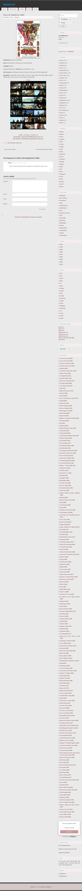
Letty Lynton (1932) (64, 403)
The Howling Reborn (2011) (66, 532)
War (61, 117)
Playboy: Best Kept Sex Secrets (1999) (69, 720)
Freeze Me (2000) (64, 549)
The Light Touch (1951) (65, 483)
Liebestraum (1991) (64, 539)
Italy (20, 143)
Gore (61, 210)
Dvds (61, 215)
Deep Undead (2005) (64, 413)
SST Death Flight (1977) (65, 633)
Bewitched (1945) (64, 628)
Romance (62, 105)
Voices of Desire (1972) (65, 775)
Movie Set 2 (61, 328)
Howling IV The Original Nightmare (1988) (69, 743)
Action (61, 60)
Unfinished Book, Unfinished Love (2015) (69, 660)
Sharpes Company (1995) (66, 438)
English (17, 143)
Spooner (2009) (63, 559)
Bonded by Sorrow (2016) (66, 730)
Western (62, 120)
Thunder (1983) (63, 621)
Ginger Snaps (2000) (65, 675)
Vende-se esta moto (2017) (66, 809)
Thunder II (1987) (64, 623)
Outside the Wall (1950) (65, 816)
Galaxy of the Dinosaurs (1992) (67, 757)
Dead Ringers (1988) (64, 480)
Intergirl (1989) (63, 400)
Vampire (62, 233)
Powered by (65, 836)
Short (61, 112)
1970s (61, 254)
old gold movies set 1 (63, 336)
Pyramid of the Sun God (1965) (67, 366)
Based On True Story (65, 213)
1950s (61, 259)
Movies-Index (13, 9)
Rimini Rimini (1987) (64, 760)
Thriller (61, 115)
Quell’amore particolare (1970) (67, 799)
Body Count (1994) (64, 653)
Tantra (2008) (63, 502)
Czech (61, 176)
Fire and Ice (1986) (64, 718)
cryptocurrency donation (64, 852)
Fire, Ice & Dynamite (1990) (66, 713)
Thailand (62, 288)
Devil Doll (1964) (64, 393)
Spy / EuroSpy (63, 198)
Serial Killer (62, 220)
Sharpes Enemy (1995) (65, 373)
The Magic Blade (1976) (65, 375)
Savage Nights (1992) (65, 794)
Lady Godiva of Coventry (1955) (67, 700)
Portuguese (62, 174)
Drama (61, 85)
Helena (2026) (63, 507)
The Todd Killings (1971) (65, 777)
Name (5, 194)
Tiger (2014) (63, 388)
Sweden (62, 290)
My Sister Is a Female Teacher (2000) (69, 576)
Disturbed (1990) (64, 475)
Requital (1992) (63, 566)
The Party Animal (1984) (65, 561)
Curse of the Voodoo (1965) (66, 361)
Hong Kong (62, 298)
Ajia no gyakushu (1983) (65, 655)
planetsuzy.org (63, 876)
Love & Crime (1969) (65, 519)
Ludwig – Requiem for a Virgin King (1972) (69, 527)
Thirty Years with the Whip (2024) (67, 650)
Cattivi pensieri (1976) (65, 703)
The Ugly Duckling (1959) (66, 383)
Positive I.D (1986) (64, 591)
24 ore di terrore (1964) (65, 569)
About (35, 9)
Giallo (61, 203)
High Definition (63, 208)
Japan (61, 285)
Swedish (62, 146)
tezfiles (60, 39)
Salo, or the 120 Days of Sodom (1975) (69, 398)
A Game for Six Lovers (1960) (67, 594)
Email (5, 199)
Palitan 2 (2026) (63, 584)
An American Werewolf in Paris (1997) (69, 745)
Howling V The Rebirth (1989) (67, 673)
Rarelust (9, 4)
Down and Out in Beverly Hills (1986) (68, 789)
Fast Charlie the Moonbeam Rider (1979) (69, 435)
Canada (62, 300)
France (61, 278)
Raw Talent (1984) (64, 648)
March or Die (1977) (64, 688)
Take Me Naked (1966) (65, 448)
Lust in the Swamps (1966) (66, 668)
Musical (62, 225)
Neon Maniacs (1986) (65, 603)
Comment (5, 182)
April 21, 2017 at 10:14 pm (19, 163)
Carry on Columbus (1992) (66, 408)
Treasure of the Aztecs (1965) (67, 363)
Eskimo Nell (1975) (64, 762)
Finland (61, 315)
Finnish (61, 156)
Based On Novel (64, 205)
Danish (61, 151)
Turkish (61, 184)
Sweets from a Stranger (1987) (67, 458)
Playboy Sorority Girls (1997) (66, 574)
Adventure (16, 17)
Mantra (43, 887)
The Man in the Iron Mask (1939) (67, 510)
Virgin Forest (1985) (64, 490)
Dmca (29, 9)
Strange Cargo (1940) (65, 665)
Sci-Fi (61, 107)
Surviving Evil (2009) (65, 571)
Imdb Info (27, 69)
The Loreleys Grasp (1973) (66, 385)
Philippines (62, 305)
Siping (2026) (63, 663)
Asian (61, 68)
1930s (61, 264)
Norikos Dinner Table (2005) (66, 787)
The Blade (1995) (64, 534)
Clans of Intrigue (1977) (65, 443)
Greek (61, 149)
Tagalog (62, 164)
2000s (61, 247)
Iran (61, 310)
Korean (61, 186)
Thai (61, 169)
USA (61, 273)
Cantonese (62, 159)
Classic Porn (63, 75)
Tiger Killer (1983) (64, 784)
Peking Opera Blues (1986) (66, 680)
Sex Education (63, 110)
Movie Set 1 (61, 327)
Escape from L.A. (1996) (65, 473)
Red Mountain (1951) (65, 683)
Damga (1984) (63, 698)
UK (60, 283)
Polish (61, 179)
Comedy (62, 78)
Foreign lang (63, 90)
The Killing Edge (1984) (65, 792)
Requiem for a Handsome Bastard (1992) (69, 418)
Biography (12, 143)
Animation (62, 65)
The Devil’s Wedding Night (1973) (67, 611)
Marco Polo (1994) (64, 581)
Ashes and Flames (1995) (66, 608)
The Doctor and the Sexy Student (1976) (69, 780)
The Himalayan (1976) (65, 440)
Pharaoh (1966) (63, 395)
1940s (61, 262)
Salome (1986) (63, 606)
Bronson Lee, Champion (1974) (67, 380)
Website (5, 204)
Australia (62, 295)
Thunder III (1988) (64, 616)
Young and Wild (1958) (65, 433)
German (62, 144)
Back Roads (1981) (64, 772)
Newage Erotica (63, 100)
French (61, 136)
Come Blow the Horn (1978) (66, 723)
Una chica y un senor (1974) (66, 710)
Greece (61, 303)
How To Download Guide (64, 845)
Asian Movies (62, 339)
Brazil (61, 293)
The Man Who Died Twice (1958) (67, 738)
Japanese (62, 139)
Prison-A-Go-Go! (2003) (9, 149)
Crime (61, 80)
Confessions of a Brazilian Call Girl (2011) (69, 554)
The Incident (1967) (64, 767)
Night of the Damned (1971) (66, 690)
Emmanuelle (63, 218)
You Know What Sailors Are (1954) (44, 149)
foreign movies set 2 (63, 334)
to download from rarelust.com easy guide (31, 217)
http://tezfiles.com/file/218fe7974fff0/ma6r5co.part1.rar (28, 137)
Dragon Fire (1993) (64, 415)
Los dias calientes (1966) (66, 693)
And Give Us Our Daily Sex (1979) (68, 733)
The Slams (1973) (64, 470)
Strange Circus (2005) (65, 468)
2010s (61, 244)
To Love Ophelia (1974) (65, 643)
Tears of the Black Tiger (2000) (67, 802)
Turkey (61, 313)
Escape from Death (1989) (66, 750)
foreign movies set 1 (63, 332)
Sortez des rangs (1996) (65, 522)
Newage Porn (63, 102)
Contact (22, 9)
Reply (51, 169)
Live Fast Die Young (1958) (66, 358)
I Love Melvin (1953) (64, 770)
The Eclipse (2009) (64, 420)
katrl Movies (63, 873)
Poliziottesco (63, 200)
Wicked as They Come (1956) (67, 740)
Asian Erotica (63, 70)
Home (4, 9)
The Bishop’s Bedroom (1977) (67, 542)
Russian (62, 181)
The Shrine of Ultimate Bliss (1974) (68, 370)
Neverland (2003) (64, 497)
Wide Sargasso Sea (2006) (66, 410)
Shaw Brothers (63, 235)
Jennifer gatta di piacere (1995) (67, 811)
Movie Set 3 (61, 330)
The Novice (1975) (64, 685)
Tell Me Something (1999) (66, 405)
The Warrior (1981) (64, 613)
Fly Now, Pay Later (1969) (66, 748)
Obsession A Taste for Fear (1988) (68, 453)
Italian (61, 141)
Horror (61, 92)
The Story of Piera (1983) (66, 705)
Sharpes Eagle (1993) (65, 524)
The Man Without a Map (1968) (67, 695)
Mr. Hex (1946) (63, 782)
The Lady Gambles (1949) (66, 618)
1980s (61, 252)
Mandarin (62, 161)
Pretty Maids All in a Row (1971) (67, 537)
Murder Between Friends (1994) (67, 715)
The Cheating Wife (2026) (66, 735)
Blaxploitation (63, 223)
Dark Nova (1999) (64, 557)
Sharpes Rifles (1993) (65, 589)
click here (71, 51)
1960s (8, 143)
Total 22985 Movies (63, 35)
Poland (61, 318)
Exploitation (62, 195)
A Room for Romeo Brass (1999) (67, 552)
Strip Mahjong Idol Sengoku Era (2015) (69, 728)
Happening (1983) (64, 425)
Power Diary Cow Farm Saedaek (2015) (69, 725)
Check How (17, 217)
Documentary (63, 82)
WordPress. (48, 887)
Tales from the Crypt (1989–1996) (66, 337)
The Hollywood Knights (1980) (67, 445)
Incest (61, 95)
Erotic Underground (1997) (66, 658)
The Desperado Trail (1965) (66, 512)
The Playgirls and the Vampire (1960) (68, 450)
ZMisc (61, 122)
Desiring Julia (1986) (64, 708)
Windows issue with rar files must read (67, 849)
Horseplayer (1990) (64, 478)
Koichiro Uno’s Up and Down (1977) (68, 645)
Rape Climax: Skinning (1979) (67, 579)
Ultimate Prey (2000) (65, 564)
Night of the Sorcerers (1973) (66, 390)
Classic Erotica (63, 73)
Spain (61, 280)
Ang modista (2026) (64, 430)
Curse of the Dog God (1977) (66, 455)
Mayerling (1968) (64, 368)
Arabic (61, 166)
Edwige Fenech (63, 228)
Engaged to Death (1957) (66, 626)
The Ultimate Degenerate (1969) (67, 460)
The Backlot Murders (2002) (66, 488)
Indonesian (62, 154)
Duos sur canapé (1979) (65, 485)
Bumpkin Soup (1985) (65, 678)
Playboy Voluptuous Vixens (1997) (68, 428)
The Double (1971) (64, 529)
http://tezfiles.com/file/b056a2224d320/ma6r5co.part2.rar (28, 139)
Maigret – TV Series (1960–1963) (67, 465)
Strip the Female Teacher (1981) (67, 500)
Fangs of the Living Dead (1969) (67, 544)
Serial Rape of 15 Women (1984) (67, 640)
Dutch (61, 171)
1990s (61, 249)
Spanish (62, 134)
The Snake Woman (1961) (66, 547)
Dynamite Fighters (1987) (66, 378)
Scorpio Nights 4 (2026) (65, 814)
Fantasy (62, 87)
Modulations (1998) (64, 797)
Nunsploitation (63, 230)
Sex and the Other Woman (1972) (68, 765)
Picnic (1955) (63, 586)
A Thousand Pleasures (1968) (67, 463)
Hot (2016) (62, 423)
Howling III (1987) (64, 601)
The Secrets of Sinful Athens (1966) (68, 670)
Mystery (62, 97)
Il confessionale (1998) (65, 505)
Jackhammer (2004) (64, 631)
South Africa (63, 308)
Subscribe (69, 832)
